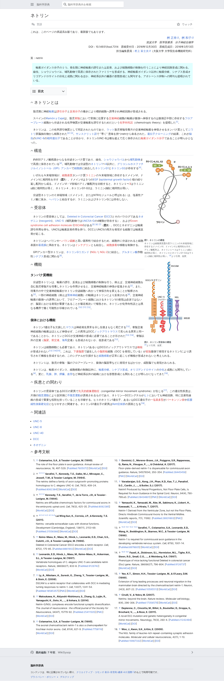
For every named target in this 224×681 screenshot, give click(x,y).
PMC (62, 590)
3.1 (43, 494)
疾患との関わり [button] (48, 382)
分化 (161, 369)
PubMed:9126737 (175, 564)
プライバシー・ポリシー (43, 676)
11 (84, 307)
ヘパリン (54, 199)
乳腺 (48, 374)
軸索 (51, 111)
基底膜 (42, 245)
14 (132, 335)
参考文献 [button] (42, 451)
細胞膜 (78, 168)
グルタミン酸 (130, 252)
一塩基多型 (156, 399)
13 (128, 326)
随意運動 (43, 395)
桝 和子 (186, 37)
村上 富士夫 (142, 51)
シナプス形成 (120, 369)
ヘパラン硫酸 (67, 240)
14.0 (123, 552)
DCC (108, 216)
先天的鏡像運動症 (88, 391)
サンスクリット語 (86, 133)
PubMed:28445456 (174, 472)
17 (165, 390)
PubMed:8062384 (47, 489)
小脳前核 (102, 351)
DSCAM (78, 225)
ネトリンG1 (102, 168)
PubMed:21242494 (180, 619)
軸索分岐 (104, 369)
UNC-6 (40, 138)
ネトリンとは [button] (46, 102)
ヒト (146, 395)
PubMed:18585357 (47, 590)
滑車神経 (72, 295)
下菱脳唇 (78, 351)
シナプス (38, 256)
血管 (69, 374)
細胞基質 (67, 175)
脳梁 (46, 340)
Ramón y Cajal (55, 118)
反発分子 (75, 111)
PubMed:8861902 (63, 548)
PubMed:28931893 (163, 518)
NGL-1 (94, 252)
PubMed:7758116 (92, 629)
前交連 (55, 340)
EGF (95, 179)
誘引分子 (62, 111)
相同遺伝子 (53, 138)
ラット (110, 129)
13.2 (131, 527)
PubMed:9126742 (88, 566)
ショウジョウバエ (114, 159)
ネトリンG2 (118, 168)
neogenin (45, 220)
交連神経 (114, 118)
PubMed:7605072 (78, 468)
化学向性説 (126, 122)
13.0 (123, 527)
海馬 (64, 340)
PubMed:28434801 (139, 497)
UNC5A (87, 220)
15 (58, 350)
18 (142, 403)
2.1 (43, 473)
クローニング (163, 133)
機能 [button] (38, 264)
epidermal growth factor (115, 179)
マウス (70, 327)
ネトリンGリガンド (77, 252)
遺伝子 (151, 133)
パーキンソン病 (175, 399)
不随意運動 (73, 395)
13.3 (135, 527)
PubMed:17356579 (147, 602)
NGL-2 (104, 252)
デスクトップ (67, 676)
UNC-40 (38, 433)
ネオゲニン (39, 445)
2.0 (40, 473)
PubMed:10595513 (146, 589)
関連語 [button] (40, 412)
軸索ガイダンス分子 (152, 138)
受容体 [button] (40, 207)
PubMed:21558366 (47, 531)
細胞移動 (104, 355)
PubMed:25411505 (84, 612)
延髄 (148, 351)
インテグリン (83, 245)
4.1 (43, 515)
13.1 (127, 527)
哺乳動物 (135, 159)
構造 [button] (38, 150)
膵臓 (62, 374)
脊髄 (77, 118)
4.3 (50, 515)
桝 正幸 (172, 37)
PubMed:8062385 (99, 506)
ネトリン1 (96, 164)
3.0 (40, 494)
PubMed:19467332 (130, 640)
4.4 (53, 515)
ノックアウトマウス (106, 331)
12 (89, 307)
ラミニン (91, 175)
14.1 (127, 552)
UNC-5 (59, 220)
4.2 (46, 515)
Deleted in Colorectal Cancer (85, 216)
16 (166, 373)
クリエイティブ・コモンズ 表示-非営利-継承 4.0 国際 (104, 672)
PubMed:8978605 (129, 547)
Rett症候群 (118, 404)
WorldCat (95, 468)
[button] (32, 4)
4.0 (40, 515)
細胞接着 (112, 245)
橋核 (140, 347)
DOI (104, 468)
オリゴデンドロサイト (143, 369)
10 (80, 307)
